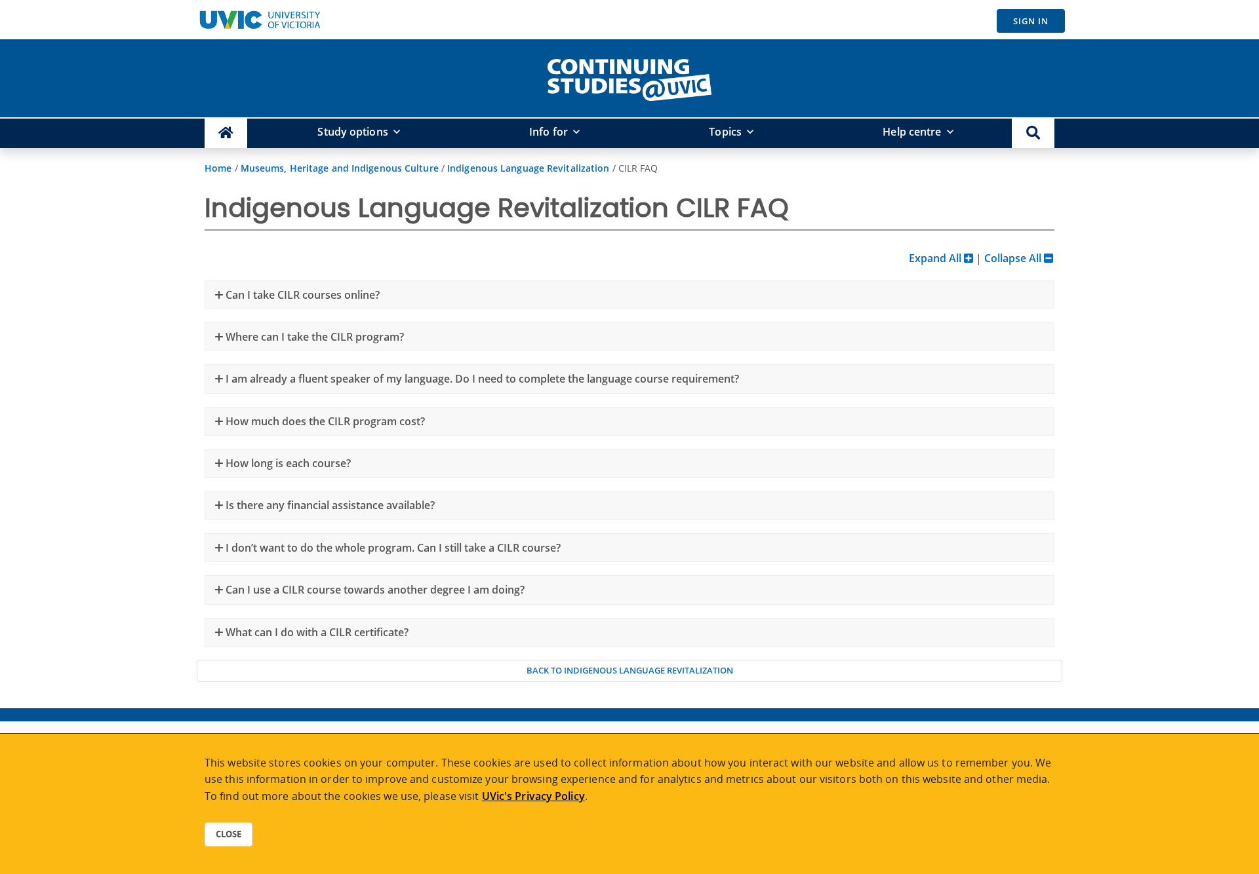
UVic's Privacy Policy (533, 796)
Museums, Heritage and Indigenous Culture (340, 168)
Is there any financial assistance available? (329, 505)
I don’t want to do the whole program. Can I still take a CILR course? (392, 548)
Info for (548, 131)
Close (228, 834)
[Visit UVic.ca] (260, 19)
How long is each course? (287, 463)
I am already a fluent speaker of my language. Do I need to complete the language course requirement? (481, 378)
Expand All (936, 258)
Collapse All (1014, 258)
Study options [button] (352, 131)
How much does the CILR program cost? (324, 421)
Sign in (1031, 21)
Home (218, 168)
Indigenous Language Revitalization (528, 168)
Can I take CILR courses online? (301, 295)
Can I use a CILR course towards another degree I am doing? (374, 589)
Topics (725, 131)
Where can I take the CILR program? (313, 337)
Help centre (912, 131)
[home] (629, 77)
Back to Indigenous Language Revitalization (630, 670)
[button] (1033, 133)
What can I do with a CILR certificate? (316, 632)
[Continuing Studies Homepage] (226, 133)
